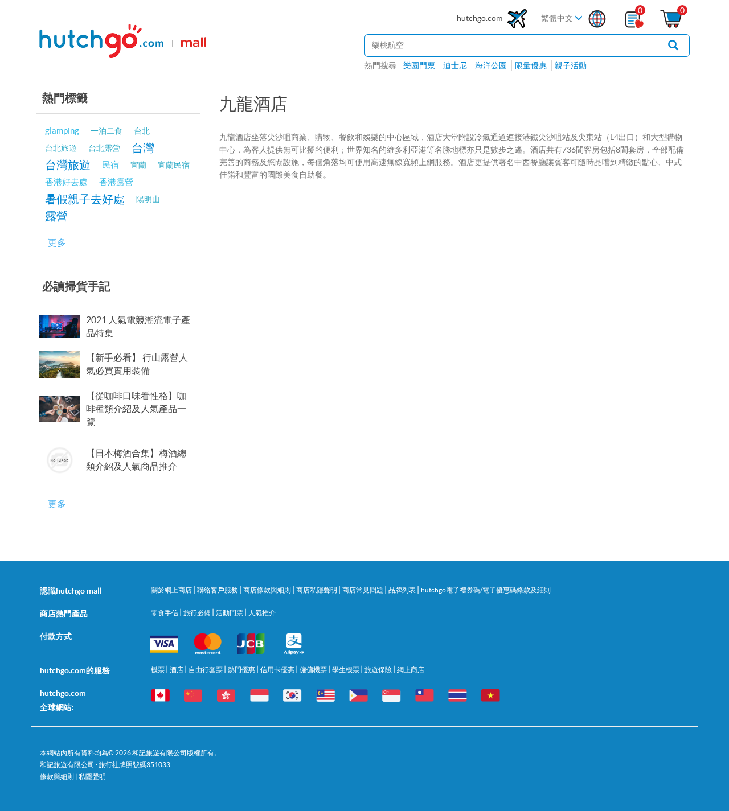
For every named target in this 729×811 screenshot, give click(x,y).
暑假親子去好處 (85, 198)
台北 (142, 130)
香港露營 (116, 182)
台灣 (143, 147)
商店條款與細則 (267, 590)
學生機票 (346, 669)
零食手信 (165, 612)
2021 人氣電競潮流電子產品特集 (138, 326)
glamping (62, 130)
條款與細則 (57, 776)
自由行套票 (206, 669)
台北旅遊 (61, 148)
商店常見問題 (363, 590)
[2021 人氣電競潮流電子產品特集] (61, 326)
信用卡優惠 (278, 669)
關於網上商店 (172, 590)
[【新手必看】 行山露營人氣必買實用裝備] (61, 364)
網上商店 (410, 669)
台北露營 (104, 148)
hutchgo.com (480, 18)
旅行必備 (197, 612)
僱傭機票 (314, 669)
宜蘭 (138, 165)
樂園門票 (419, 65)
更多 (57, 242)
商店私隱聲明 (317, 590)
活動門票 (230, 612)
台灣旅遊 (68, 164)
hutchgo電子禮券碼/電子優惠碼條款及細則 (486, 590)
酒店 (177, 669)
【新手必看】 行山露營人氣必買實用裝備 (137, 364)
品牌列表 (402, 590)
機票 (158, 669)
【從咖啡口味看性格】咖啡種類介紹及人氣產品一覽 (136, 408)
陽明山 (148, 199)
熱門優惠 (242, 669)
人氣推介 (262, 612)
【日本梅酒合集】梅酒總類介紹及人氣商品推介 (136, 459)
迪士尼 (455, 65)
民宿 (110, 165)
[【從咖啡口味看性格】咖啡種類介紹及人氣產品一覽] (61, 409)
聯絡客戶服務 (218, 590)
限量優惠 (531, 65)
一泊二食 (106, 130)
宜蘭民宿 (174, 165)
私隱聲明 (92, 776)
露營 (56, 216)
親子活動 (571, 65)
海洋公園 (491, 65)
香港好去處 (66, 182)
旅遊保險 (378, 669)
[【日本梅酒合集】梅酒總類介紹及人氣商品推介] (61, 460)
